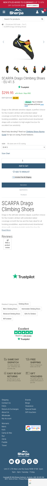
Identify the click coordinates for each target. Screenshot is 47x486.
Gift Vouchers (30, 412)
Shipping (5, 400)
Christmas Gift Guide (12, 24)
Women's (5, 423)
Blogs (27, 403)
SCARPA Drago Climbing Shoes (15, 27)
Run (3, 436)
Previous (3, 42)
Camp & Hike (7, 433)
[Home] (3, 24)
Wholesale (6, 415)
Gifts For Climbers (30, 314)
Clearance (29, 406)
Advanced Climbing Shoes (11, 314)
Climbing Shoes (24, 304)
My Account (6, 418)
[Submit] (42, 19)
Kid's (3, 430)
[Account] (37, 12)
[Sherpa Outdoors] (16, 12)
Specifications (23, 190)
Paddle (4, 442)
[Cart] (42, 12)
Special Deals (30, 409)
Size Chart (6, 153)
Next (43, 42)
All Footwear (7, 319)
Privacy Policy (23, 479)
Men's (4, 426)
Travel (4, 445)
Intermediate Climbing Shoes (31, 309)
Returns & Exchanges (10, 409)
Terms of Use (13, 479)
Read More (6, 230)
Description (23, 185)
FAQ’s (4, 406)
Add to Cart (23, 166)
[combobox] (23, 19)
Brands (28, 400)
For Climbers (26, 24)
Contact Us (6, 403)
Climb (4, 439)
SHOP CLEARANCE (32, 5)
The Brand (23, 195)
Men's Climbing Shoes (10, 309)
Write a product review (7, 245)
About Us (5, 412)
